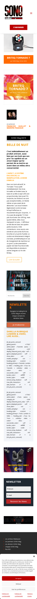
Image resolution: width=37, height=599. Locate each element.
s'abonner (18, 27)
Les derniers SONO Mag (13, 544)
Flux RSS (8, 549)
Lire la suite (14, 259)
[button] (34, 556)
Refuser (18, 584)
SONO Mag (16, 61)
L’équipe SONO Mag (11, 547)
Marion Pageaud (15, 128)
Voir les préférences (18, 589)
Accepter (18, 578)
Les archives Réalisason (12, 539)
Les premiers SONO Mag (13, 541)
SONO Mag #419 (18, 138)
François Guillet (16, 126)
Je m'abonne (18, 324)
